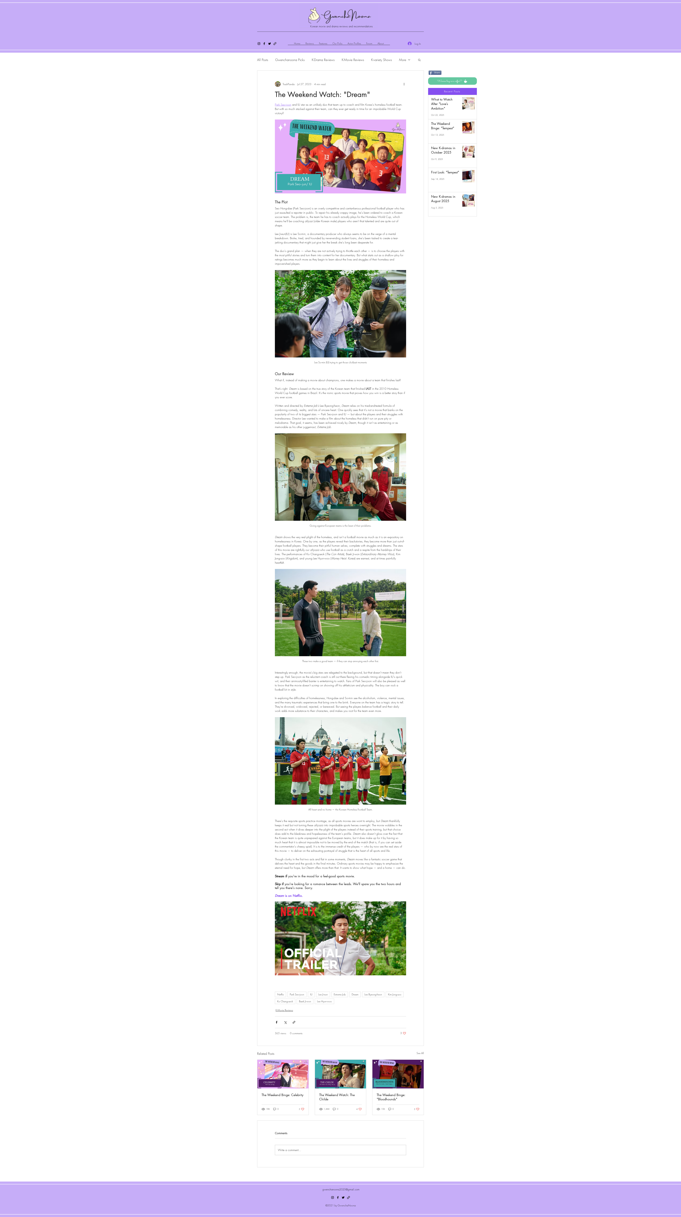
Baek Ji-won (305, 1001)
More (402, 60)
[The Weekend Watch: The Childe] (340, 1074)
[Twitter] (269, 43)
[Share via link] (294, 1022)
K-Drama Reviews (323, 60)
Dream (355, 994)
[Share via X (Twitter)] (285, 1022)
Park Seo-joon (297, 994)
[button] (419, 59)
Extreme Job (340, 994)
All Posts (262, 60)
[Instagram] (259, 43)
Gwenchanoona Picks (290, 60)
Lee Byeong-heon (373, 994)
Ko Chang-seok (285, 1001)
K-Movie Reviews (353, 60)
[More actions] (404, 84)
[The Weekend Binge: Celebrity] (283, 1074)
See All (420, 1053)
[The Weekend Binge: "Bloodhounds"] (398, 1074)
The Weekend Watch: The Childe (337, 1097)
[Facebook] (264, 43)
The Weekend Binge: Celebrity (282, 1095)
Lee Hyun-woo (324, 1001)
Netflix (280, 994)
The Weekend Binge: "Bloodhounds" (391, 1097)
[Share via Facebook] (276, 1022)
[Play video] (340, 938)
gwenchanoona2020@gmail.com (340, 1189)
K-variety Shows (381, 60)
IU (311, 994)
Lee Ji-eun (323, 994)
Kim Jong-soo (394, 994)
